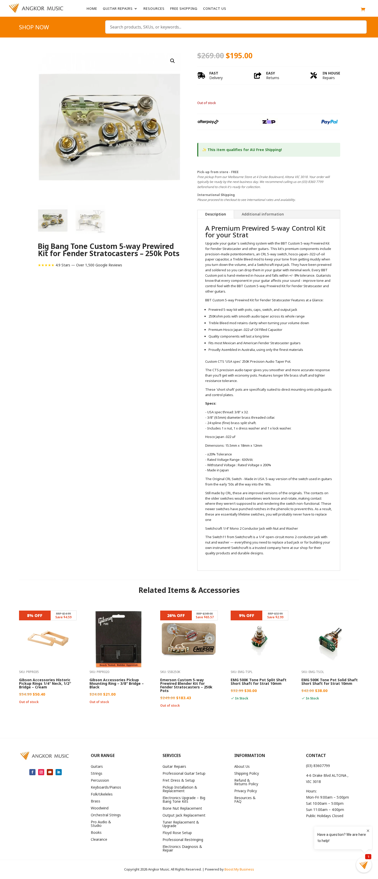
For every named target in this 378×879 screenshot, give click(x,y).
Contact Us (214, 9)
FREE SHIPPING (183, 9)
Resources (154, 9)
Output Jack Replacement (184, 815)
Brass (95, 801)
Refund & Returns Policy (246, 782)
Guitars (97, 767)
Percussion (100, 781)
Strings (96, 774)
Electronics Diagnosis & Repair (182, 849)
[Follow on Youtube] (50, 772)
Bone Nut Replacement (182, 809)
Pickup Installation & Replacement (180, 789)
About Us (242, 767)
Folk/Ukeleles (102, 794)
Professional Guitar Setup (184, 774)
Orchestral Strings (106, 815)
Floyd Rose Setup (177, 833)
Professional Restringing (183, 840)
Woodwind (100, 808)
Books (96, 833)
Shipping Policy (246, 774)
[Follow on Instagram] (41, 772)
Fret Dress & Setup (179, 781)
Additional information (263, 214)
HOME (92, 9)
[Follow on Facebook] (32, 772)
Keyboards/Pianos (106, 788)
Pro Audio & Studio (101, 824)
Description (215, 214)
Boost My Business (239, 869)
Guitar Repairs (118, 9)
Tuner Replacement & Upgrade (181, 824)
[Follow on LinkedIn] (59, 772)
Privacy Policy (245, 791)
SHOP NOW (34, 28)
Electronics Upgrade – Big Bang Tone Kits (184, 800)
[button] (172, 61)
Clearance (99, 840)
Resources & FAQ (245, 800)
